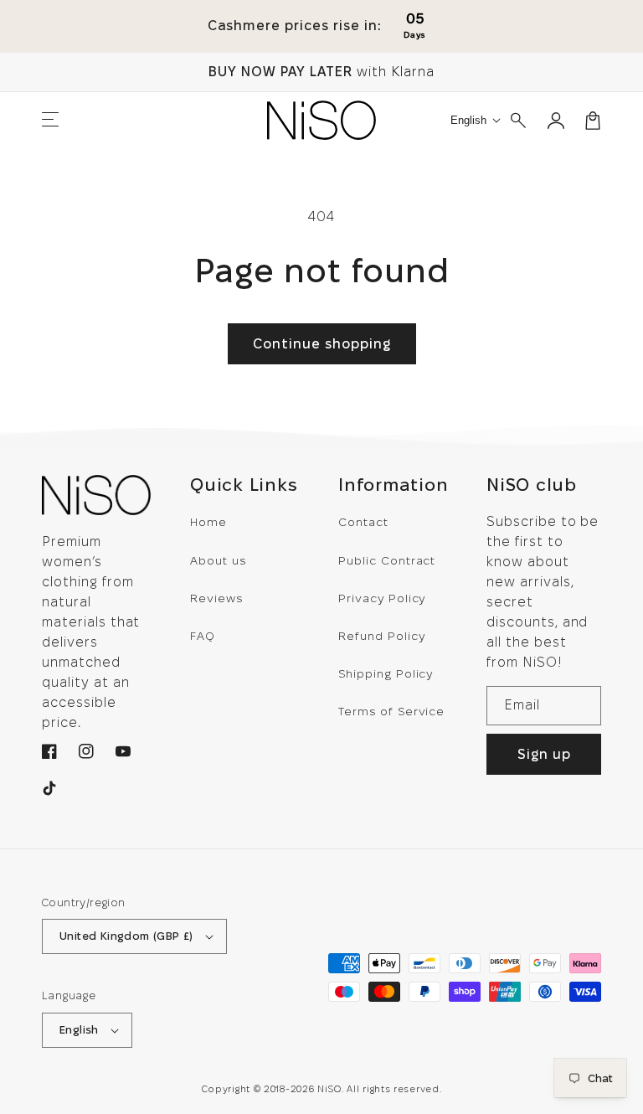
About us (218, 560)
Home (208, 522)
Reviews (216, 598)
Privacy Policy (381, 598)
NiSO (329, 1089)
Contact (363, 522)
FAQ (202, 635)
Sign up (544, 754)
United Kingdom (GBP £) (126, 935)
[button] (50, 120)
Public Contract (386, 560)
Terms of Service (391, 711)
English (79, 1029)
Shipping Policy (385, 673)
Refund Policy (381, 635)
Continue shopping (322, 344)
